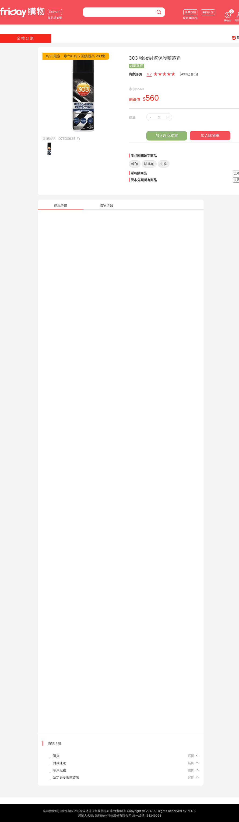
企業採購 (190, 12)
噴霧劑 (149, 164)
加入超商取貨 (166, 135)
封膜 (163, 164)
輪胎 (134, 164)
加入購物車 (210, 135)
